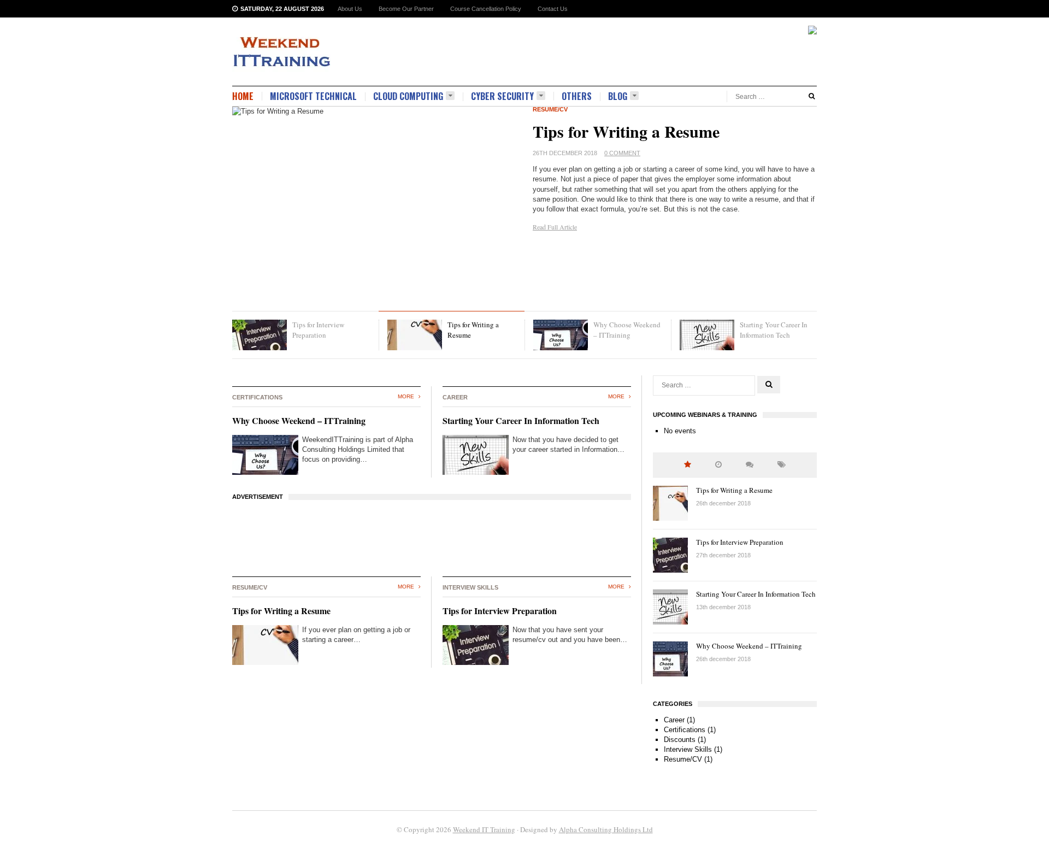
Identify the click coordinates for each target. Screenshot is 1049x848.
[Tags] (782, 464)
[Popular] (687, 464)
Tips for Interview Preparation (500, 610)
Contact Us (553, 8)
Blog (617, 96)
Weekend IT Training (484, 829)
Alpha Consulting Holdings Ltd (606, 829)
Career (674, 720)
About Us (350, 8)
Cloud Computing (408, 96)
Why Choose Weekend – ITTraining (299, 420)
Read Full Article (555, 226)
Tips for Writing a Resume (626, 131)
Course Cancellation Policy (485, 8)
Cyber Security (502, 96)
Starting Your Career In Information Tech (521, 420)
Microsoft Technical (313, 96)
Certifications (684, 730)
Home (243, 96)
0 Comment (622, 153)
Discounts (680, 739)
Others (577, 96)
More (407, 396)
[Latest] (718, 464)
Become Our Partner (406, 8)
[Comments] (749, 464)
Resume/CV (550, 109)
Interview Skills (688, 749)
